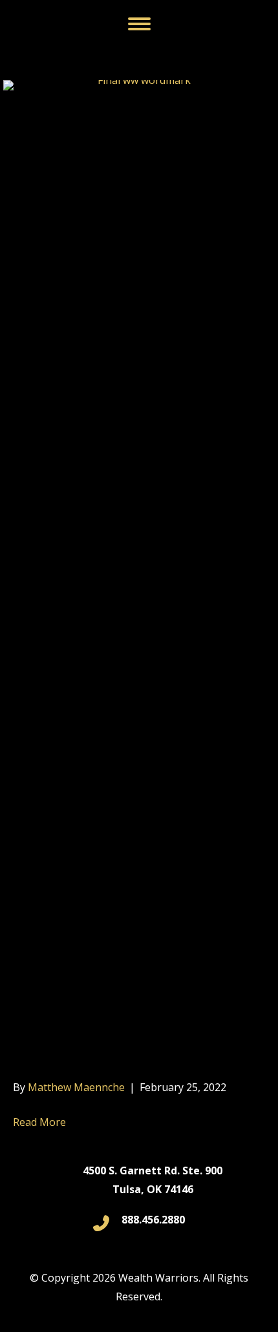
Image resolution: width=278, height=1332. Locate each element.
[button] (139, 24)
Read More (39, 1122)
